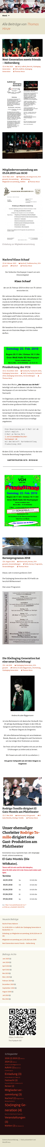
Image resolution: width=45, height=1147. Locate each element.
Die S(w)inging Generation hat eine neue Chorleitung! (21, 660)
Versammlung (13, 179)
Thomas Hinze (20, 71)
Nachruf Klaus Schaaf (15, 259)
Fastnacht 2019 (35, 371)
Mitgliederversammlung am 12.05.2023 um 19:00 (19, 940)
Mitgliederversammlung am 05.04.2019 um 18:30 (20, 171)
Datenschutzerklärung (10, 1140)
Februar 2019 (7, 981)
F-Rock (17, 1077)
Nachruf (23, 263)
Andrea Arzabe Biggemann (21, 668)
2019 (19, 66)
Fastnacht (25, 371)
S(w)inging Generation (10, 373)
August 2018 (6, 992)
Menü (4, 15)
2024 (8, 1061)
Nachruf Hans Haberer (10, 924)
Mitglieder (21, 177)
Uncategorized (31, 177)
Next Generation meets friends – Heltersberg (18, 943)
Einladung (26, 179)
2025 (15, 1062)
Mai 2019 (5, 973)
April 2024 (5, 966)
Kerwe (30, 561)
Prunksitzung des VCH (16, 367)
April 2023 (5, 970)
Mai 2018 (5, 999)
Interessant (23, 561)
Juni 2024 (5, 962)
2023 (22, 1058)
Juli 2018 (5, 995)
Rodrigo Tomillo (18, 818)
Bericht (29, 66)
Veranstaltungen (29, 376)
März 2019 (6, 977)
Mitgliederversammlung (10, 182)
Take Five (13, 1114)
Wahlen (22, 182)
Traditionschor (32, 263)
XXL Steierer (20, 1126)
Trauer (19, 1114)
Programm (38, 564)
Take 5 (7, 1114)
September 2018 (8, 988)
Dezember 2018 (8, 984)
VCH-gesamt (30, 815)
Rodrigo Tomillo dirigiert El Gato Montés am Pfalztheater (20, 810)
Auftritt (23, 66)
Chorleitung (36, 668)
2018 (26, 564)
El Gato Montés (10, 1077)
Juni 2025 (5, 959)
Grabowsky (19, 1083)
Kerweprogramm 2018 (16, 558)
